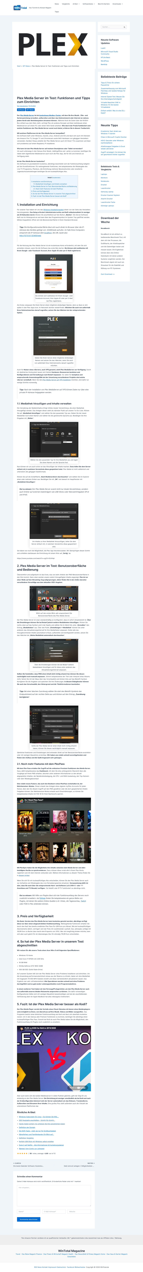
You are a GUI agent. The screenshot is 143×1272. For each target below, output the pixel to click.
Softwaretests (88, 4)
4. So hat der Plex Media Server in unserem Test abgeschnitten (53, 194)
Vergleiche (66, 4)
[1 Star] (18, 1153)
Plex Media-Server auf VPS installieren (56, 380)
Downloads (117, 4)
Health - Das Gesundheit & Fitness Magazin (84, 1254)
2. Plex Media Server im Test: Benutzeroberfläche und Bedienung (54, 186)
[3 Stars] (22, 1153)
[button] (79, 4)
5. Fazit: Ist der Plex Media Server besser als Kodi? (49, 196)
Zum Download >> (108, 274)
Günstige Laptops (107, 206)
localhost (48, 233)
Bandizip (104, 64)
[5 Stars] (27, 1153)
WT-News (30, 110)
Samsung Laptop (107, 192)
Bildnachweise (80, 1267)
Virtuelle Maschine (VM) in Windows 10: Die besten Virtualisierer (110, 104)
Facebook (70, 1267)
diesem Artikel (24, 875)
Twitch (83, 901)
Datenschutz (61, 1267)
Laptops (104, 174)
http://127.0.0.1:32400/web (30, 236)
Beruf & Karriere (104, 4)
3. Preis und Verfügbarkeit (40, 191)
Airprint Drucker (107, 199)
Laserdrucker (106, 188)
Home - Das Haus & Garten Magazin (114, 1254)
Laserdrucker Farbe (108, 202)
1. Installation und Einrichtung (41, 181)
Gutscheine (71, 1257)
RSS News (38, 1267)
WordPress (105, 61)
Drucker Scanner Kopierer (110, 195)
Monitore (104, 178)
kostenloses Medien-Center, (50, 115)
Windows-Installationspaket (53, 210)
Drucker (104, 185)
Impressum (52, 1267)
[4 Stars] (24, 1153)
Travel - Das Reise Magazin (26, 1254)
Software (21, 110)
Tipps (57, 12)
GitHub (42, 898)
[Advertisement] (54, 81)
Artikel (75, 4)
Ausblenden (56, 177)
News (57, 4)
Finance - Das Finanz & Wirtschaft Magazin (52, 1254)
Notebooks (105, 181)
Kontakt (45, 1267)
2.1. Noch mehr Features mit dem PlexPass (48, 189)
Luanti (103, 48)
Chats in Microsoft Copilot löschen (114, 137)
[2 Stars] (20, 1153)
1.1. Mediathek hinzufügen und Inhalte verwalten (50, 184)
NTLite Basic (105, 57)
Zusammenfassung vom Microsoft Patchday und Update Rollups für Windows (113, 90)
